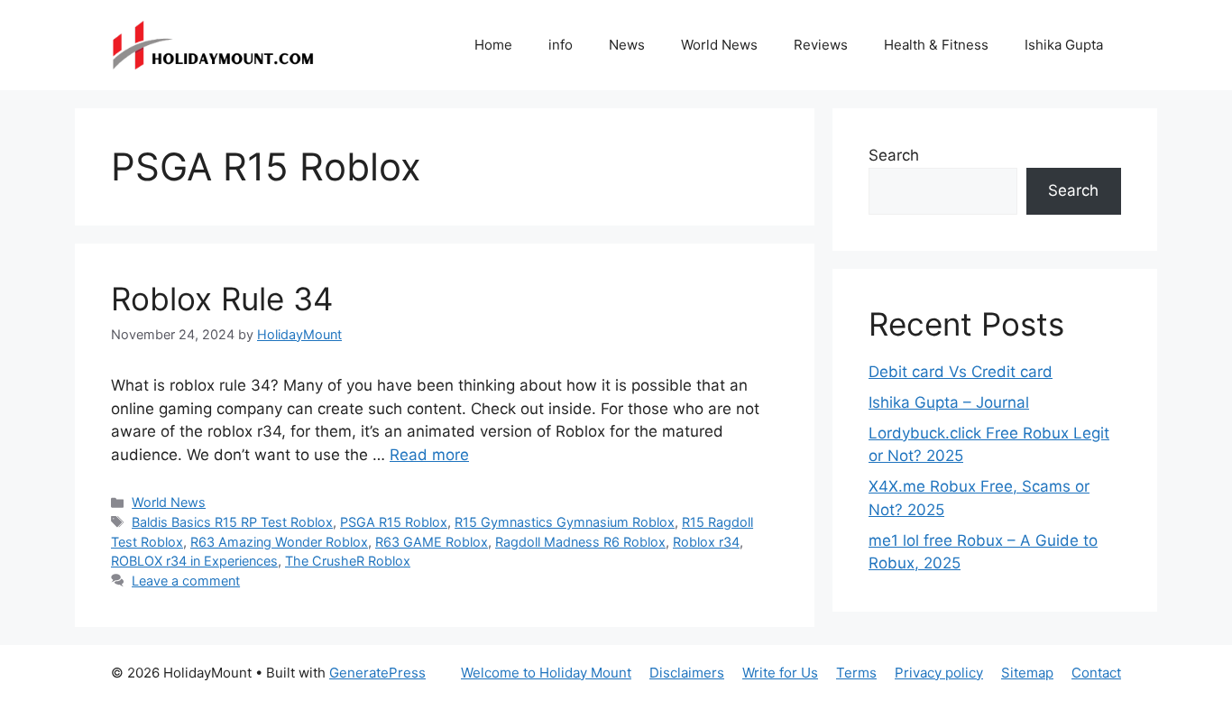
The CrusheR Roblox (347, 560)
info (560, 44)
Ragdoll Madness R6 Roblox (580, 541)
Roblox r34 (706, 541)
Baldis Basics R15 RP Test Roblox (232, 522)
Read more (429, 455)
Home (493, 44)
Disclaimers (686, 672)
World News (719, 44)
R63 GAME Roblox (431, 541)
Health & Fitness (936, 44)
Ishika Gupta (1064, 44)
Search (894, 155)
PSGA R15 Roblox (393, 522)
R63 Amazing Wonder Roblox (279, 541)
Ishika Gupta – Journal (949, 402)
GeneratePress (377, 672)
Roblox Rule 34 (222, 299)
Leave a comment (186, 580)
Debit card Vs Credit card (961, 372)
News (627, 44)
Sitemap (1027, 672)
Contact (1096, 672)
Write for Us (780, 672)
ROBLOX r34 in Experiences (194, 560)
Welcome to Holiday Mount (546, 672)
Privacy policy (939, 672)
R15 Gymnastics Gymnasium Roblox (565, 522)
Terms (856, 672)
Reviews (821, 44)
